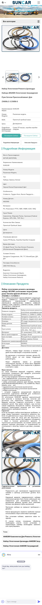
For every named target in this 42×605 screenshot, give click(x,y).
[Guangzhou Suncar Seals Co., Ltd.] (21, 2)
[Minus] (39, 554)
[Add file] (2, 601)
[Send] (39, 601)
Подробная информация (11, 142)
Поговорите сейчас (11, 135)
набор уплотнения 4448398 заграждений (20, 546)
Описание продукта (30, 142)
